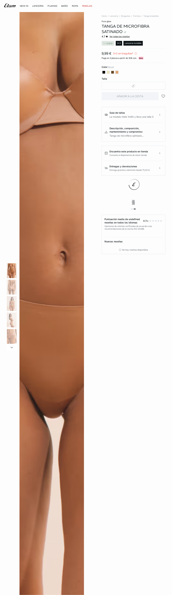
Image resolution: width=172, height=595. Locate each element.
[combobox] (133, 86)
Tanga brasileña (151, 16)
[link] (24, 6)
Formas (136, 16)
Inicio (104, 16)
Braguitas (125, 16)
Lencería (114, 16)
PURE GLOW (106, 21)
